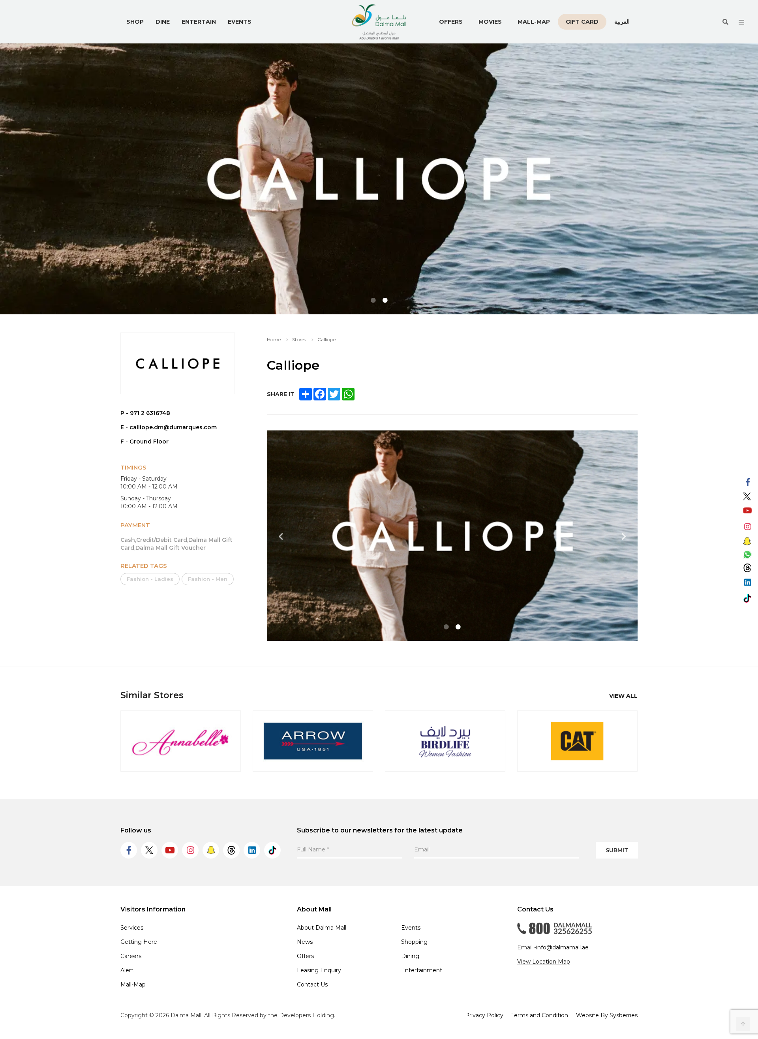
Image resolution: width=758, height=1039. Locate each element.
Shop (135, 21)
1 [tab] (373, 300)
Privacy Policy (484, 1015)
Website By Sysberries (607, 1015)
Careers (130, 956)
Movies (490, 21)
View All (623, 695)
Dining (410, 956)
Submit (617, 850)
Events (239, 21)
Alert (126, 970)
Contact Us (312, 984)
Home (274, 339)
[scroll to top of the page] (743, 1024)
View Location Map (543, 961)
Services (131, 927)
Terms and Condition (539, 1015)
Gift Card (582, 21)
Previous (281, 537)
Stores (299, 339)
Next (624, 537)
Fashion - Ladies (150, 579)
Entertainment (421, 970)
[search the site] (725, 22)
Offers (451, 21)
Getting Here (138, 941)
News (305, 941)
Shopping (414, 941)
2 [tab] (385, 300)
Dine (163, 21)
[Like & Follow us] (747, 482)
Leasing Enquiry (319, 970)
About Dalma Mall (321, 927)
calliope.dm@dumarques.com (173, 427)
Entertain (199, 21)
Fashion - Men (207, 579)
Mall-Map (534, 21)
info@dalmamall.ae (562, 947)
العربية (622, 21)
